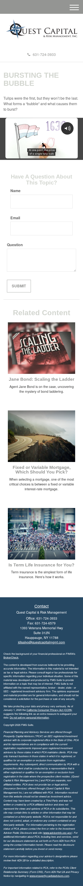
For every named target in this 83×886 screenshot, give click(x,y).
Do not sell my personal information (29, 717)
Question (15, 244)
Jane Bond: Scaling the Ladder (41, 379)
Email (15, 217)
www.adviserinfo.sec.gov (57, 832)
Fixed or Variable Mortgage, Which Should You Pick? (42, 470)
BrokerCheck (10, 657)
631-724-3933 (44, 54)
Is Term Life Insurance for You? (41, 565)
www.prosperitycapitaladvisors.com (49, 875)
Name (15, 190)
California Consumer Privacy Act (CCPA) (49, 710)
